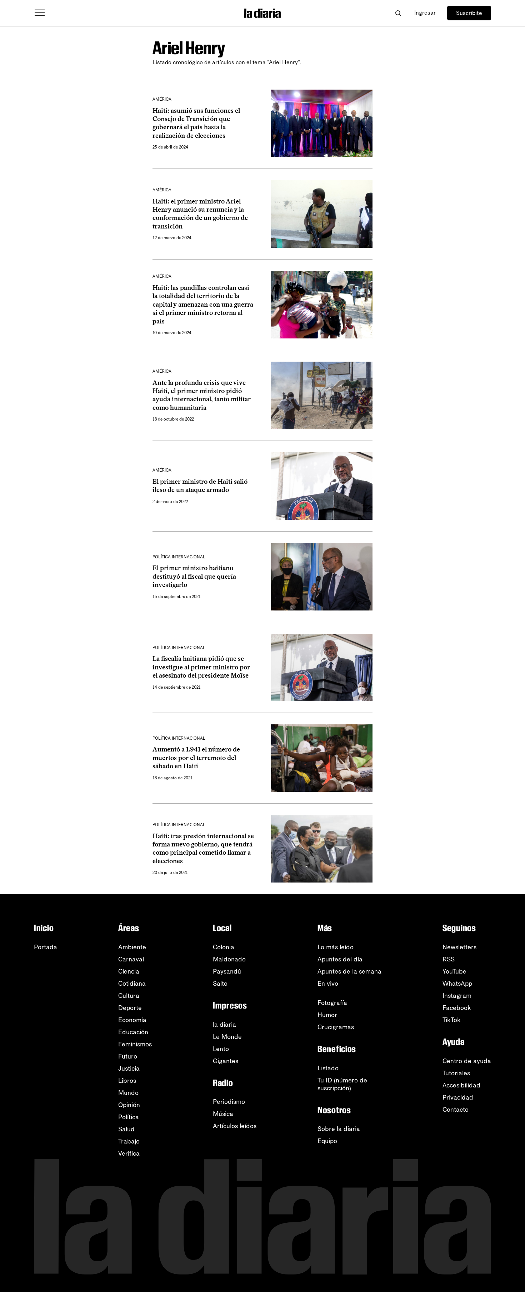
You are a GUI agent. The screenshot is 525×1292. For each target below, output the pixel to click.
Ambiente (132, 947)
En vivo (328, 983)
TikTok (451, 1020)
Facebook (456, 1008)
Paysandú (227, 971)
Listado (328, 1068)
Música (223, 1114)
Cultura (128, 996)
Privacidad (457, 1097)
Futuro (127, 1056)
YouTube (454, 971)
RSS (448, 959)
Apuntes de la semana (349, 971)
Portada (45, 947)
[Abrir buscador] (398, 13)
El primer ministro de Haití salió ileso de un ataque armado (200, 486)
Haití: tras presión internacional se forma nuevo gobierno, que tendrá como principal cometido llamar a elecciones (203, 848)
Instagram (456, 996)
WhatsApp (457, 983)
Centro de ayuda (466, 1061)
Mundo (128, 1093)
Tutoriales (456, 1073)
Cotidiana (132, 983)
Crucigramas (336, 1027)
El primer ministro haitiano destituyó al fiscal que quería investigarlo (194, 576)
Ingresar (425, 12)
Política (128, 1117)
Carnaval (131, 959)
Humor (327, 1015)
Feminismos (135, 1044)
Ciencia (128, 971)
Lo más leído (336, 947)
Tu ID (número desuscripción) (342, 1084)
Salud (126, 1129)
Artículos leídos (234, 1126)
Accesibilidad (461, 1085)
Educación (133, 1032)
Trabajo (129, 1141)
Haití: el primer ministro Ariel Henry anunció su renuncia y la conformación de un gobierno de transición (200, 213)
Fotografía (332, 1003)
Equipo (327, 1141)
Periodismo (229, 1102)
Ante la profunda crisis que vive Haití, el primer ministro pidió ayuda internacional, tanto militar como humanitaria (201, 395)
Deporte (130, 1008)
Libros (127, 1081)
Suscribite (469, 13)
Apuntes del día (340, 959)
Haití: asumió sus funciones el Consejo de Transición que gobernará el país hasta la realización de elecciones (196, 123)
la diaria (224, 1025)
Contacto (455, 1109)
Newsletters (459, 947)
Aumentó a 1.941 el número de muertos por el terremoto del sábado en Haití (196, 757)
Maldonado (229, 959)
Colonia (223, 947)
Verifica (129, 1153)
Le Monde (227, 1037)
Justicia (129, 1068)
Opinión (129, 1105)
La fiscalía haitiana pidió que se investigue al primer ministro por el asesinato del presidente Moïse (201, 667)
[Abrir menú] (39, 13)
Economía (132, 1020)
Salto (220, 983)
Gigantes (225, 1061)
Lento (221, 1049)
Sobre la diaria (339, 1129)
